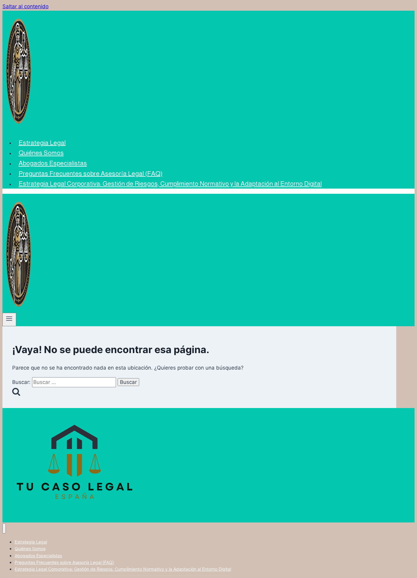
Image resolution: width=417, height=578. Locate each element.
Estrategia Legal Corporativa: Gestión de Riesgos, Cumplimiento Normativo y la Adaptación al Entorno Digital (170, 183)
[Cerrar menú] (4, 528)
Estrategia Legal (42, 142)
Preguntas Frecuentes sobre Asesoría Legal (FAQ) (90, 173)
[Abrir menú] (9, 319)
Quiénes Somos (41, 152)
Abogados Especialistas (53, 163)
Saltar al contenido (25, 6)
